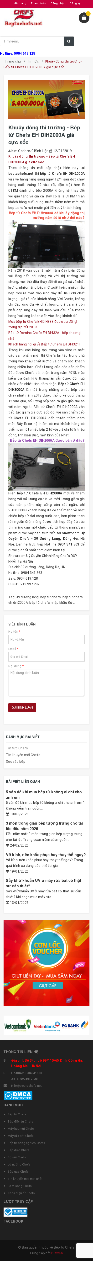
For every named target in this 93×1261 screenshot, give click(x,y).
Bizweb (57, 1253)
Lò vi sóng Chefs (20, 1186)
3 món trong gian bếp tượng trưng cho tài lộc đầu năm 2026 (44, 825)
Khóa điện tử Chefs (21, 1193)
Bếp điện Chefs (19, 1150)
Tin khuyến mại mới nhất (25, 1179)
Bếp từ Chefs (17, 1114)
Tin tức (33, 61)
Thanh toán (38, 3)
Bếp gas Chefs (18, 1171)
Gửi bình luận (22, 707)
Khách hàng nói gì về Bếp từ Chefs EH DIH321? (44, 344)
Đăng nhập (58, 3)
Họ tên (14, 631)
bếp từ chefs (50, 597)
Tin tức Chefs (17, 748)
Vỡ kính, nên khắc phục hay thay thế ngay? (46, 854)
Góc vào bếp (15, 761)
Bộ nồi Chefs (17, 1157)
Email (13, 649)
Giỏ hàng (20, 3)
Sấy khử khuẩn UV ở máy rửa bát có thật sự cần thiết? (43, 883)
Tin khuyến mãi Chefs (23, 755)
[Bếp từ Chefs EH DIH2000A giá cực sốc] (46, 244)
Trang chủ (13, 61)
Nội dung (16, 666)
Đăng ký (75, 3)
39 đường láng (27, 597)
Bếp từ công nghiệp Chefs (26, 1143)
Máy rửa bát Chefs (21, 1136)
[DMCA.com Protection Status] (18, 1095)
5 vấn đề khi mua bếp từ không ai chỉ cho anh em (44, 794)
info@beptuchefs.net (26, 1085)
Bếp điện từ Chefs (20, 1121)
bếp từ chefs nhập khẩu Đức (51, 602)
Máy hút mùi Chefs (21, 1128)
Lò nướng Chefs (19, 1164)
